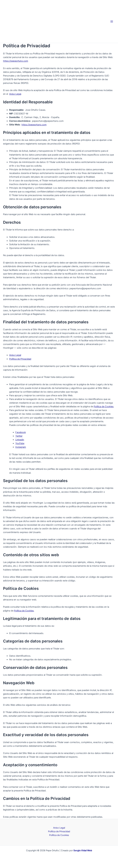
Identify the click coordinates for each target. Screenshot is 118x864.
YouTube (19, 443)
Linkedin (19, 439)
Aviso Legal (15, 94)
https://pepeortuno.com (15, 61)
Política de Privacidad (20, 359)
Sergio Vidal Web (82, 850)
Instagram (20, 447)
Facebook (20, 432)
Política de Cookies (104, 406)
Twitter (18, 436)
